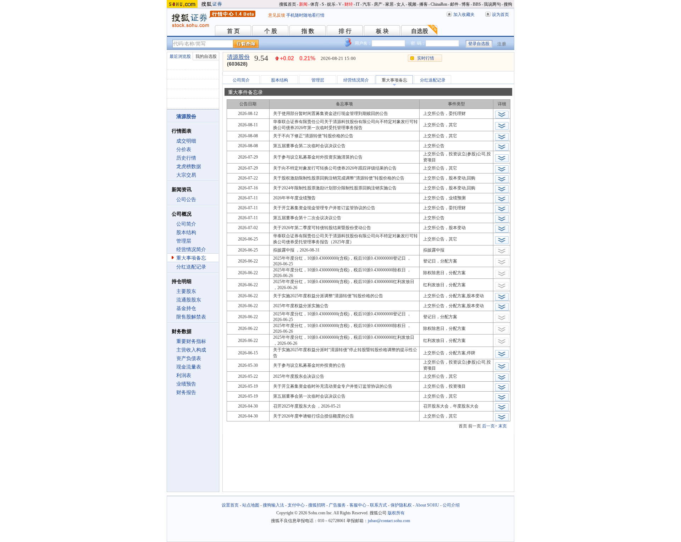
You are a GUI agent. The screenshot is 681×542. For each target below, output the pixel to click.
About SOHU (427, 505)
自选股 (419, 31)
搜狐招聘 (316, 505)
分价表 (183, 149)
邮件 (454, 4)
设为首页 (500, 14)
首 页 (233, 31)
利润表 (183, 375)
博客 (465, 4)
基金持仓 (186, 308)
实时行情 (425, 58)
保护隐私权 (401, 505)
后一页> (489, 426)
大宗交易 (186, 175)
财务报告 (186, 392)
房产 (378, 4)
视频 (412, 4)
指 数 (307, 31)
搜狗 (508, 4)
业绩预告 (186, 384)
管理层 (183, 241)
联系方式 (378, 505)
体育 (314, 4)
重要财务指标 (191, 341)
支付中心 (296, 505)
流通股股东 (188, 300)
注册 (501, 44)
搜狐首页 (287, 4)
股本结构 (186, 232)
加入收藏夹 (464, 14)
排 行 (345, 31)
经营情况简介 (191, 249)
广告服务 (337, 505)
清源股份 (238, 57)
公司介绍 (451, 505)
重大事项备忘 (191, 258)
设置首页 (230, 505)
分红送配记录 (191, 267)
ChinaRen (439, 4)
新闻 (303, 4)
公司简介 (186, 224)
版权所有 (396, 512)
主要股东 (186, 291)
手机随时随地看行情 (305, 15)
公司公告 (186, 199)
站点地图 (250, 505)
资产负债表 (188, 358)
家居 (389, 4)
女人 (401, 4)
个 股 (270, 31)
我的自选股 (206, 56)
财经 (348, 4)
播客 (423, 4)
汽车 (366, 4)
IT (358, 4)
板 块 (382, 31)
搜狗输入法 (273, 505)
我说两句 (492, 4)
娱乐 (331, 4)
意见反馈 (276, 15)
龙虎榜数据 (188, 166)
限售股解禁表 (191, 317)
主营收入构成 (191, 350)
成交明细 (186, 141)
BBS (477, 4)
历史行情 (186, 158)
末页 (502, 426)
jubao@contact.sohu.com (389, 520)
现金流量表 (188, 367)
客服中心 (357, 505)
